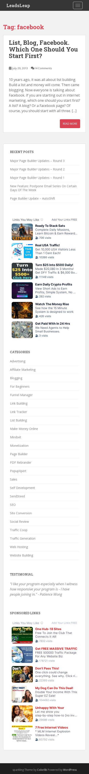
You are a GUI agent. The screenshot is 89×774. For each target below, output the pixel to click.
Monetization (19, 445)
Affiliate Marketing (22, 370)
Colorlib (42, 770)
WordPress (70, 770)
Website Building (21, 555)
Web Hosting (19, 547)
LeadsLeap (18, 5)
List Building (18, 420)
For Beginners (20, 386)
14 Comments (43, 68)
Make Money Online (24, 429)
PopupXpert (18, 471)
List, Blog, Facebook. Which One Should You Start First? (43, 49)
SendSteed (17, 496)
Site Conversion (21, 513)
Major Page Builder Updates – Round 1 (37, 178)
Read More (70, 124)
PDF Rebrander (20, 462)
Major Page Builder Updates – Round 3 (37, 161)
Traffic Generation (22, 538)
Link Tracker (18, 412)
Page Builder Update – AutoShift (32, 198)
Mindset (15, 437)
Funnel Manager (21, 395)
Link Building (18, 403)
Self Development (22, 488)
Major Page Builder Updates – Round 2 (37, 169)
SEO (13, 505)
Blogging (16, 378)
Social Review (19, 521)
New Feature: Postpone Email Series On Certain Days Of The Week (43, 188)
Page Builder (19, 454)
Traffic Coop (18, 530)
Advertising (17, 361)
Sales (13, 479)
